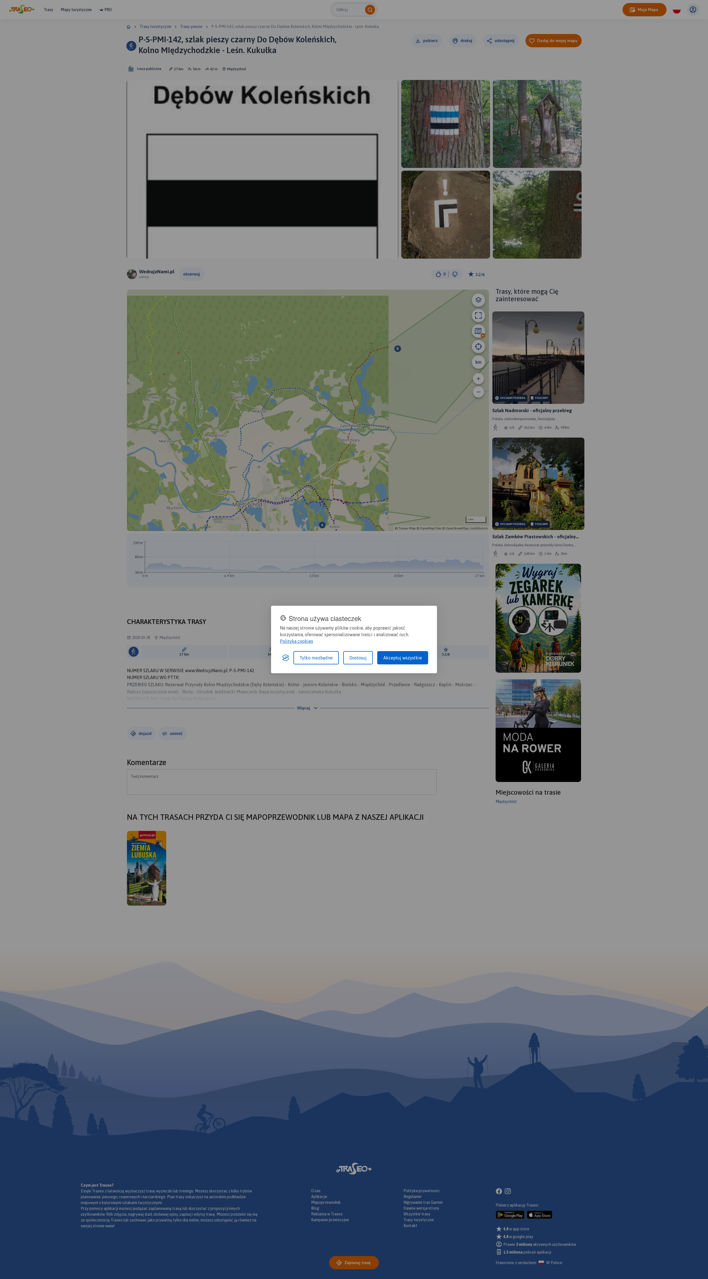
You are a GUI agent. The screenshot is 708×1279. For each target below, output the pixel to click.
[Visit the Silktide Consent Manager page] (285, 657)
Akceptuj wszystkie (402, 657)
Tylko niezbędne (316, 657)
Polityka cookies (296, 641)
